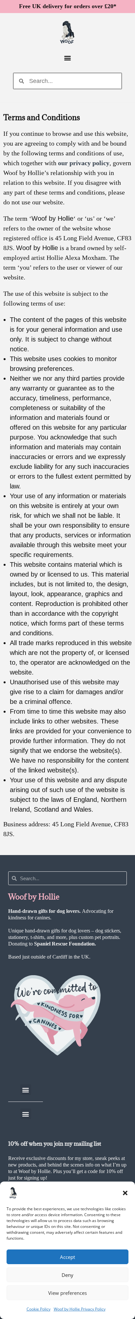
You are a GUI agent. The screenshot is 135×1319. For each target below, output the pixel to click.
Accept (67, 1257)
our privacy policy (83, 163)
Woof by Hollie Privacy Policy (80, 1309)
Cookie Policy (38, 1309)
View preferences (67, 1293)
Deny (67, 1275)
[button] (125, 1193)
